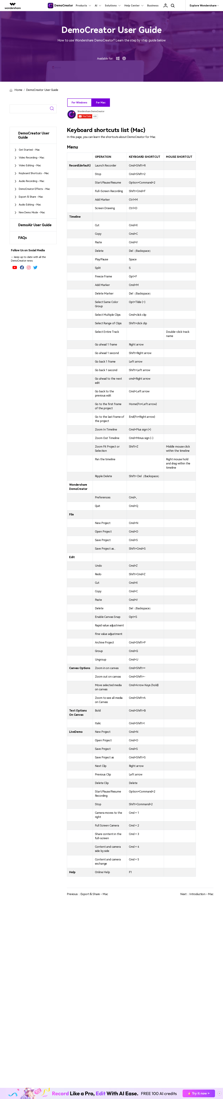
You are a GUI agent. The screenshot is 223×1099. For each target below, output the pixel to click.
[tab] (33, 135)
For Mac (101, 102)
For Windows (79, 102)
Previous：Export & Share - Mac (87, 894)
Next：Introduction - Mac (196, 894)
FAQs (22, 238)
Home (18, 90)
